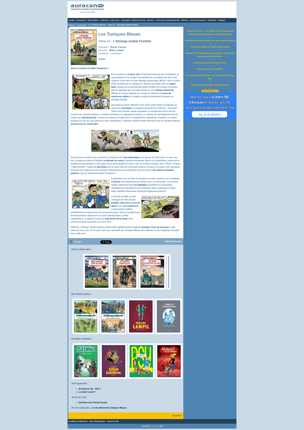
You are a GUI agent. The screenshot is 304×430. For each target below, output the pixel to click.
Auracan (71, 25)
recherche (212, 20)
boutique (221, 20)
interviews (114, 20)
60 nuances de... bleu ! (89, 389)
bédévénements (138, 20)
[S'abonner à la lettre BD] (209, 118)
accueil (71, 20)
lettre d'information (97, 421)
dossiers (150, 20)
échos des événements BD (167, 20)
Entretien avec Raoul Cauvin (92, 402)
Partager (77, 242)
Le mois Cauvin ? (87, 392)
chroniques (81, 20)
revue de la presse (198, 20)
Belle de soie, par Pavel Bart (210, 69)
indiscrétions (93, 20)
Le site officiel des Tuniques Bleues (109, 408)
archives (184, 20)
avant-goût (125, 20)
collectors (104, 20)
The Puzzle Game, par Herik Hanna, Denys (210, 47)
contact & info (113, 421)
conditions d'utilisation (78, 421)
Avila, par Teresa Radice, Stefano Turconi (210, 85)
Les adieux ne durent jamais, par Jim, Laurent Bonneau (210, 40)
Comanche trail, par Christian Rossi (210, 63)
